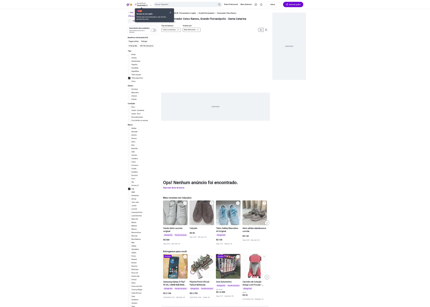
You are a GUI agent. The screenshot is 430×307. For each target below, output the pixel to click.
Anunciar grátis (295, 4)
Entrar (273, 4)
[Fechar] (170, 12)
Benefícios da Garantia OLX (138, 37)
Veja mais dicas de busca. (174, 188)
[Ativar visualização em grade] (266, 30)
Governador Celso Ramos (226, 13)
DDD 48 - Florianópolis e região (184, 13)
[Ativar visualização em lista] (260, 30)
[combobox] (187, 4)
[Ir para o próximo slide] (267, 223)
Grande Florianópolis (206, 13)
